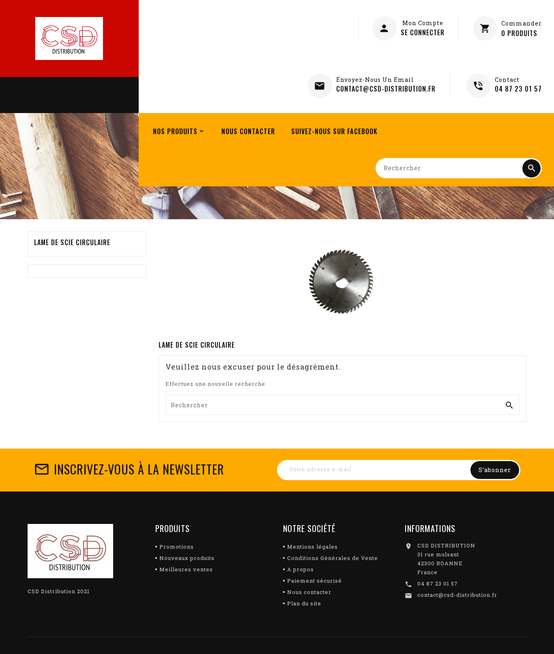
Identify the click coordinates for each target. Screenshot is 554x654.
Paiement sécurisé (314, 580)
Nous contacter (309, 592)
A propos (300, 569)
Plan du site (304, 603)
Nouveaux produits (187, 558)
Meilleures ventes (186, 569)
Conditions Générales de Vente (332, 558)
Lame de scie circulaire (72, 242)
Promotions (176, 546)
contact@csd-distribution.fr (457, 594)
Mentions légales (312, 546)
